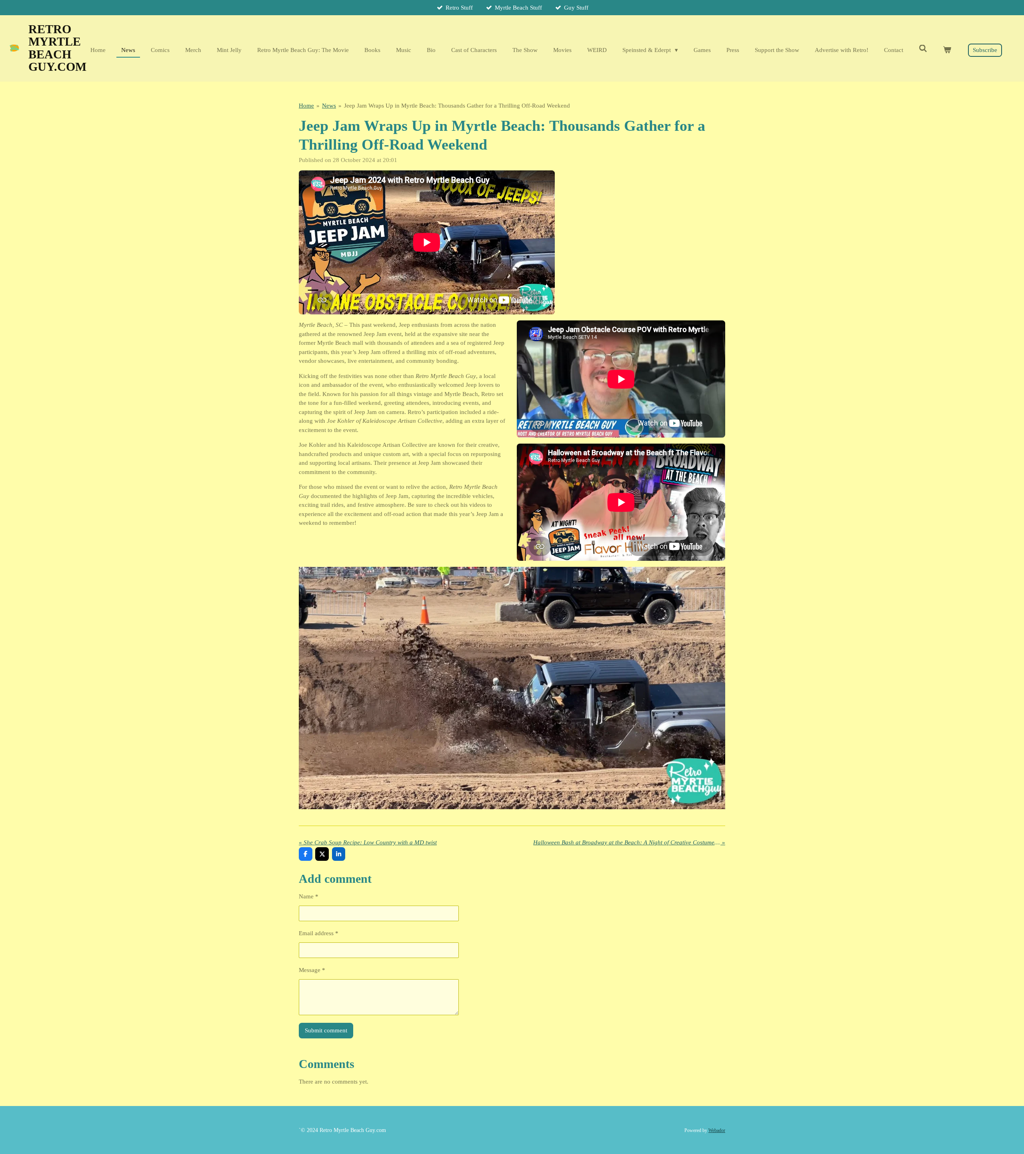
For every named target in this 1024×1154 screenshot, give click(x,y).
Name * (308, 896)
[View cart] (947, 50)
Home (306, 105)
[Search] (923, 49)
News (329, 105)
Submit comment (326, 1030)
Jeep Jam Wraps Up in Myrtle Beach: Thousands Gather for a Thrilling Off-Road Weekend (457, 105)
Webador (716, 1130)
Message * (312, 970)
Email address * (318, 933)
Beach (57, 48)
